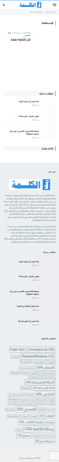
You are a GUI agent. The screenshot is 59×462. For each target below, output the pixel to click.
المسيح (26, 409)
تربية (24, 416)
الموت (47, 416)
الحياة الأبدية (49, 377)
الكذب (51, 410)
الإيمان (45, 367)
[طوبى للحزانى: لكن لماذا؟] (49, 120)
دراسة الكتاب (31, 422)
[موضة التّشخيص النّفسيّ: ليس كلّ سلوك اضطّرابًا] (49, 135)
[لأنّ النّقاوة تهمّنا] (44, 54)
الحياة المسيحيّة (43, 387)
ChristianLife (41, 349)
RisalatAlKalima (38, 356)
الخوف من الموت (16, 395)
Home (40, 12)
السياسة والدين (38, 399)
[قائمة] (54, 5)
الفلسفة (39, 403)
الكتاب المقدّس (15, 403)
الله (42, 410)
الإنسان (25, 362)
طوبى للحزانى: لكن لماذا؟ (29, 116)
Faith (17, 349)
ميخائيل (37, 436)
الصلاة (13, 399)
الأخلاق (15, 357)
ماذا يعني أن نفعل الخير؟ (29, 101)
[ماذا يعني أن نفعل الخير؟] (49, 105)
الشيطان (24, 399)
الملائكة (10, 410)
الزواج (51, 399)
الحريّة (23, 373)
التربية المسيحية (47, 373)
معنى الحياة (49, 436)
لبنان (18, 430)
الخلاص (45, 394)
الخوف (29, 395)
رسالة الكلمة (39, 429)
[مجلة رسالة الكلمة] (29, 4)
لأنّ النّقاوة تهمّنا (20, 39)
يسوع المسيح (44, 441)
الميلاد (33, 416)
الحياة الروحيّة (35, 377)
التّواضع (34, 373)
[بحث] (4, 5)
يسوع (24, 435)
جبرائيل (50, 422)
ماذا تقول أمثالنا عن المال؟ (28, 306)
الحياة (14, 373)
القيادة (28, 403)
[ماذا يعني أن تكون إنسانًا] (49, 324)
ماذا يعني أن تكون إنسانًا (28, 321)
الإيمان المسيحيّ (27, 368)
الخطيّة (25, 388)
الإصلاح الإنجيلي (38, 362)
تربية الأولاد (13, 416)
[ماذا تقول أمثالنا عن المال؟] (49, 309)
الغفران (50, 403)
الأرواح (50, 362)
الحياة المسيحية (40, 382)
